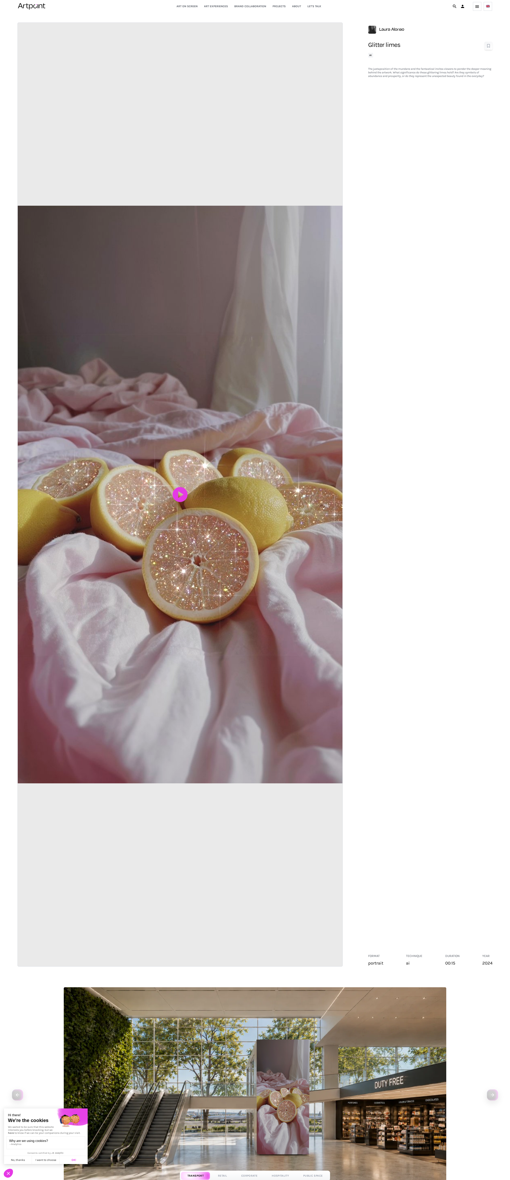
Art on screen (187, 6)
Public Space (313, 1175)
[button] (462, 6)
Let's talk (314, 6)
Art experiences (216, 6)
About (296, 6)
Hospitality (280, 1175)
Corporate (249, 1175)
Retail (222, 1175)
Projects (279, 6)
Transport (195, 1175)
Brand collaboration (250, 6)
